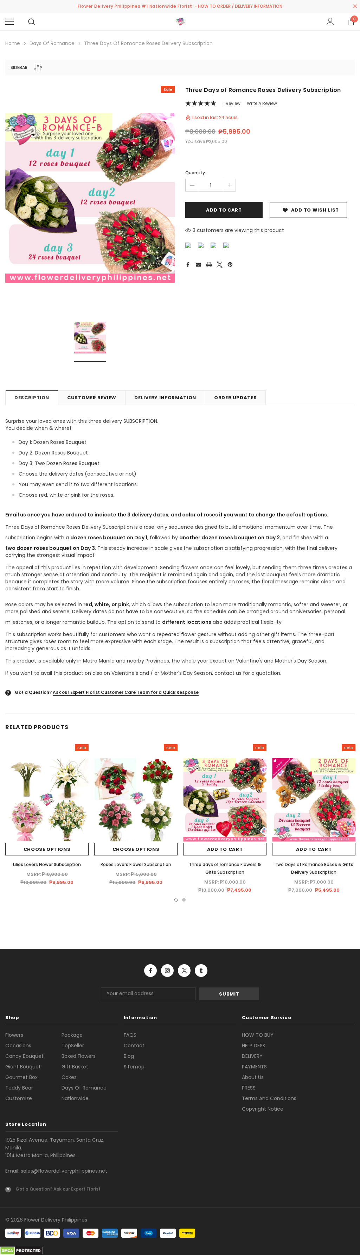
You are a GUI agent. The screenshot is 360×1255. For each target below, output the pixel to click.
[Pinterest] (230, 264)
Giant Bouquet (23, 1066)
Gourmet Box (21, 1077)
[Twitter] (220, 265)
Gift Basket (75, 1066)
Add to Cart (225, 849)
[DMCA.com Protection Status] (21, 1250)
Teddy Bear (19, 1087)
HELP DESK (253, 1045)
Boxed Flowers (79, 1056)
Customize (18, 1098)
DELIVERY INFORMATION (165, 397)
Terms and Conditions (269, 1098)
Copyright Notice (262, 1108)
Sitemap (134, 1066)
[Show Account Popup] (330, 22)
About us (253, 1077)
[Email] (198, 264)
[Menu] (9, 22)
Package (72, 1034)
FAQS (130, 1034)
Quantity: (195, 173)
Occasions (18, 1045)
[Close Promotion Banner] (355, 6)
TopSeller (73, 1045)
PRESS (249, 1087)
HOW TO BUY (258, 1034)
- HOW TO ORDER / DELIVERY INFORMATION (238, 6)
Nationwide (75, 1098)
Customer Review (91, 397)
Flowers (14, 1034)
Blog (129, 1056)
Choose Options (47, 849)
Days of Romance (84, 1087)
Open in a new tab (150, 970)
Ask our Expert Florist (77, 1189)
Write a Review (262, 103)
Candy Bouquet (24, 1056)
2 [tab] (184, 900)
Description (31, 397)
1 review (231, 103)
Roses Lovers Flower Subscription (136, 864)
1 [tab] (176, 900)
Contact (134, 1045)
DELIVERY (252, 1056)
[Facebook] (187, 264)
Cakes (69, 1077)
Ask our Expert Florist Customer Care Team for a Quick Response (126, 692)
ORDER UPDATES (235, 397)
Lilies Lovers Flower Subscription (47, 864)
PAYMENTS (254, 1066)
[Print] (209, 265)
